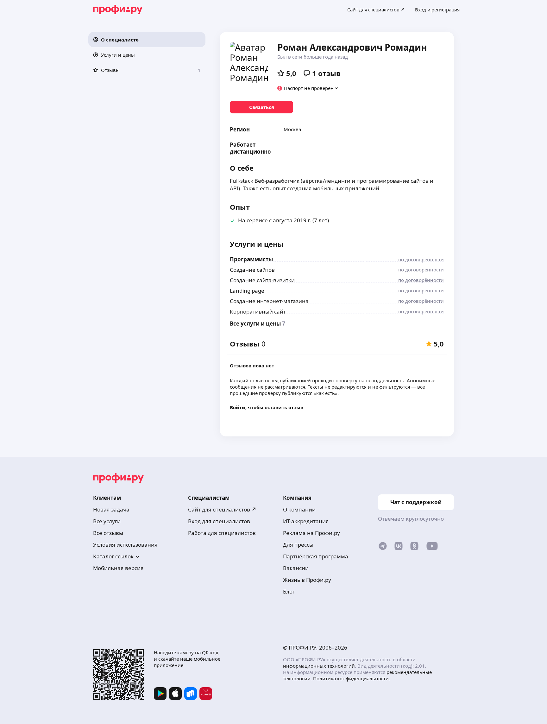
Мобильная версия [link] (118, 568)
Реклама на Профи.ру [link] (311, 533)
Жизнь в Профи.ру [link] (307, 579)
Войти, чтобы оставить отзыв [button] (266, 407)
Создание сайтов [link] (252, 269)
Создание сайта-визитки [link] (262, 280)
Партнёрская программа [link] (315, 556)
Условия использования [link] (125, 544)
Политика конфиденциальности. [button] (351, 678)
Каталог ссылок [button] (113, 556)
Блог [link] (289, 591)
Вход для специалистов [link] (219, 521)
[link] (261, 107)
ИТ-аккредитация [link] (306, 521)
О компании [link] (299, 509)
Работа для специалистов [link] (222, 533)
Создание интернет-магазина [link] (269, 301)
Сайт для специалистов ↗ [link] (222, 509)
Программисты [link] (251, 259)
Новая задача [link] (111, 509)
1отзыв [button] (326, 73)
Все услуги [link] (107, 521)
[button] (146, 39)
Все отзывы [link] (108, 533)
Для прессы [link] (298, 544)
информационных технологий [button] (319, 666)
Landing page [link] (247, 290)
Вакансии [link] (296, 568)
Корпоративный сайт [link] (258, 311)
